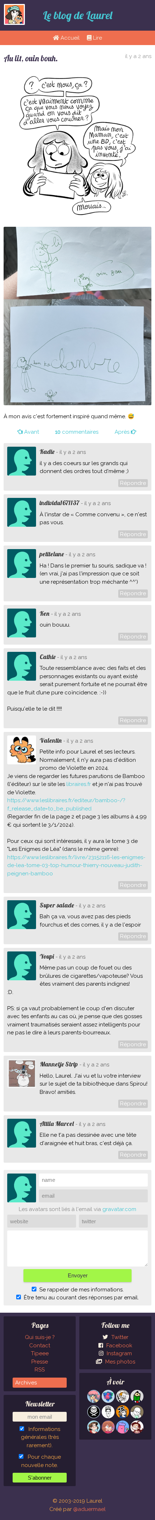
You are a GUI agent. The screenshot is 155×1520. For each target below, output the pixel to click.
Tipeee (40, 1353)
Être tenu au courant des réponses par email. (81, 1297)
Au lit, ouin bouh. (31, 58)
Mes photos (119, 1361)
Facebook (118, 1345)
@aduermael (89, 1509)
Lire (97, 38)
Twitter (119, 1337)
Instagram (118, 1353)
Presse (39, 1361)
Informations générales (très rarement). (40, 1437)
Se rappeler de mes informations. (81, 1289)
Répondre (133, 483)
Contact (39, 1345)
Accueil (69, 38)
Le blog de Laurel (77, 15)
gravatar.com (119, 1209)
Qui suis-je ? (40, 1337)
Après (123, 432)
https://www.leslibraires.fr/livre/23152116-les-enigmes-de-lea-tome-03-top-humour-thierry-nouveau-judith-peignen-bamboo (76, 865)
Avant (31, 432)
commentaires (76, 432)
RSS (40, 1369)
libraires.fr (78, 784)
